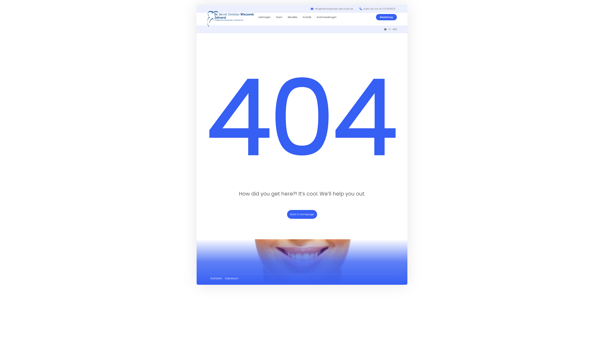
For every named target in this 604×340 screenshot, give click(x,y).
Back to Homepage (302, 214)
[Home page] (385, 29)
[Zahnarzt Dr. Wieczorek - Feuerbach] (230, 19)
